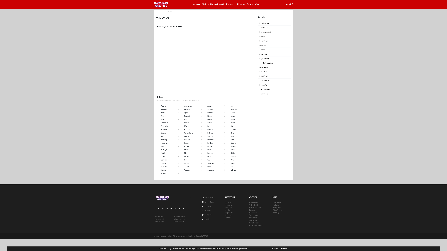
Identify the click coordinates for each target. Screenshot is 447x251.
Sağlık (221, 4)
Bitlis (162, 119)
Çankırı (186, 123)
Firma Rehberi (264, 67)
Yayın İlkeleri (159, 219)
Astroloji (262, 50)
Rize (209, 156)
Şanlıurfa (164, 163)
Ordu (163, 156)
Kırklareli (234, 170)
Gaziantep (234, 129)
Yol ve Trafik (263, 28)
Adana (163, 106)
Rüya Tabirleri (264, 58)
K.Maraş (164, 140)
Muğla (163, 153)
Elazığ (233, 126)
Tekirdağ (210, 163)
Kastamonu (165, 143)
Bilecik (209, 116)
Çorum (209, 123)
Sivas (232, 160)
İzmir (232, 136)
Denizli (233, 123)
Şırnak (186, 163)
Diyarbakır (164, 126)
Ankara (163, 173)
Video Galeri (209, 202)
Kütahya (234, 146)
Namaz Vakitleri (265, 32)
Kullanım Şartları (180, 217)
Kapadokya (230, 4)
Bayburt (187, 116)
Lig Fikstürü (253, 213)
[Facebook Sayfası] (155, 209)
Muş (185, 153)
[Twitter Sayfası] (159, 209)
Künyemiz (208, 215)
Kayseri (187, 143)
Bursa (233, 119)
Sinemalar (253, 218)
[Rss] (176, 209)
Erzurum (187, 129)
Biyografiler (263, 85)
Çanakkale (165, 123)
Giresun (164, 133)
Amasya (187, 109)
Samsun (164, 160)
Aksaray (164, 109)
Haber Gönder (179, 222)
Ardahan (234, 109)
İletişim (207, 219)
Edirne (209, 126)
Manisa (187, 150)
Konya (209, 146)
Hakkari (210, 133)
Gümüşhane (188, 133)
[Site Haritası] (180, 209)
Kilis (162, 146)
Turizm (250, 4)
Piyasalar (262, 36)
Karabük (187, 140)
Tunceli (186, 167)
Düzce (186, 126)
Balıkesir (210, 113)
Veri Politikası (159, 222)
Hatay (233, 133)
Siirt (185, 160)
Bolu (185, 119)
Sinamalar (263, 54)
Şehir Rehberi (254, 223)
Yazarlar (207, 206)
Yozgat (187, 170)
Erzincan (164, 129)
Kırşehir (233, 143)
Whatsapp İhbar (179, 219)
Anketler (276, 205)
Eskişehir (210, 129)
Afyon (209, 106)
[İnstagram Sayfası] (164, 209)
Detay (275, 249)
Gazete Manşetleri (266, 63)
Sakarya (234, 156)
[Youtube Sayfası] (168, 209)
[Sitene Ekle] (184, 209)
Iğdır (162, 136)
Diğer (256, 4)
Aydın (186, 113)
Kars (232, 140)
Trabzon (164, 167)
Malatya (164, 150)
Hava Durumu (264, 23)
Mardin (209, 150)
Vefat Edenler (264, 81)
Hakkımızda (159, 217)
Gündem (205, 4)
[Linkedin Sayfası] (172, 209)
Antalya (210, 109)
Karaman (210, 140)
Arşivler (208, 210)
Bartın (233, 113)
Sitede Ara (277, 202)
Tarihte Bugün (264, 89)
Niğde (233, 153)
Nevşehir (241, 4)
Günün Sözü (263, 94)
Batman (164, 116)
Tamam (285, 249)
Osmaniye (187, 156)
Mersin (233, 150)
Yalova (163, 170)
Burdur (209, 119)
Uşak (209, 167)
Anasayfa (159, 12)
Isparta (186, 136)
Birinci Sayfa (263, 76)
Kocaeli (186, 146)
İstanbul (210, 136)
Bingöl (233, 116)
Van (232, 167)
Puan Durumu (264, 41)
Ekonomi (214, 4)
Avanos (196, 4)
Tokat (233, 163)
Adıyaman (188, 106)
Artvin (163, 113)
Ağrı (232, 106)
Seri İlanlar (263, 72)
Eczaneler (263, 45)
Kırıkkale (210, 143)
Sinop (209, 160)
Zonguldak (211, 170)
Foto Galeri (209, 198)
